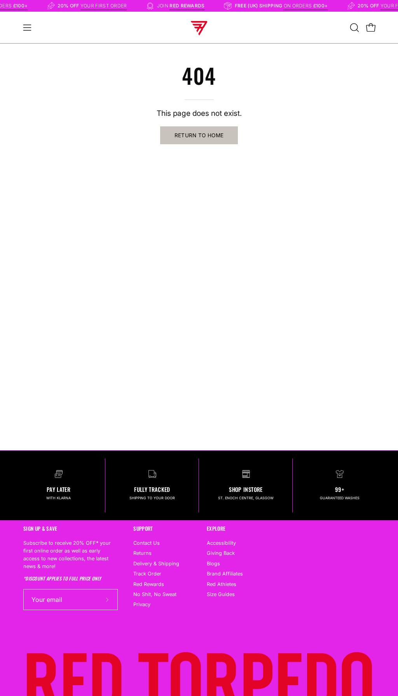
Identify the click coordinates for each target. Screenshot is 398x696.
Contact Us (146, 543)
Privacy (141, 605)
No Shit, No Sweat (154, 594)
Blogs (213, 564)
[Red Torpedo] (199, 27)
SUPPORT (143, 528)
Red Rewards (148, 584)
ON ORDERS (309, 6)
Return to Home (199, 135)
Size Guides (221, 594)
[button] (353, 27)
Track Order (147, 574)
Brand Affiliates (225, 574)
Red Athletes (221, 584)
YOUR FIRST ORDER (107, 6)
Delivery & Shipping (156, 564)
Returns (142, 553)
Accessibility (221, 543)
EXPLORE (216, 528)
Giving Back (221, 553)
